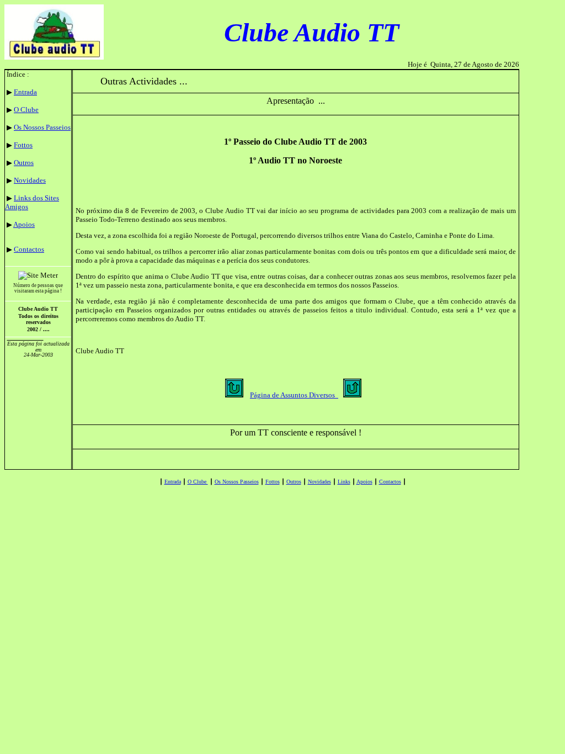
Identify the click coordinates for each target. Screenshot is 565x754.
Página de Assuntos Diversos (294, 395)
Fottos (23, 145)
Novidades (30, 180)
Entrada (25, 92)
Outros (24, 162)
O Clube (26, 109)
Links (344, 482)
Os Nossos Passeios (42, 127)
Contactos (29, 249)
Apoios (24, 224)
